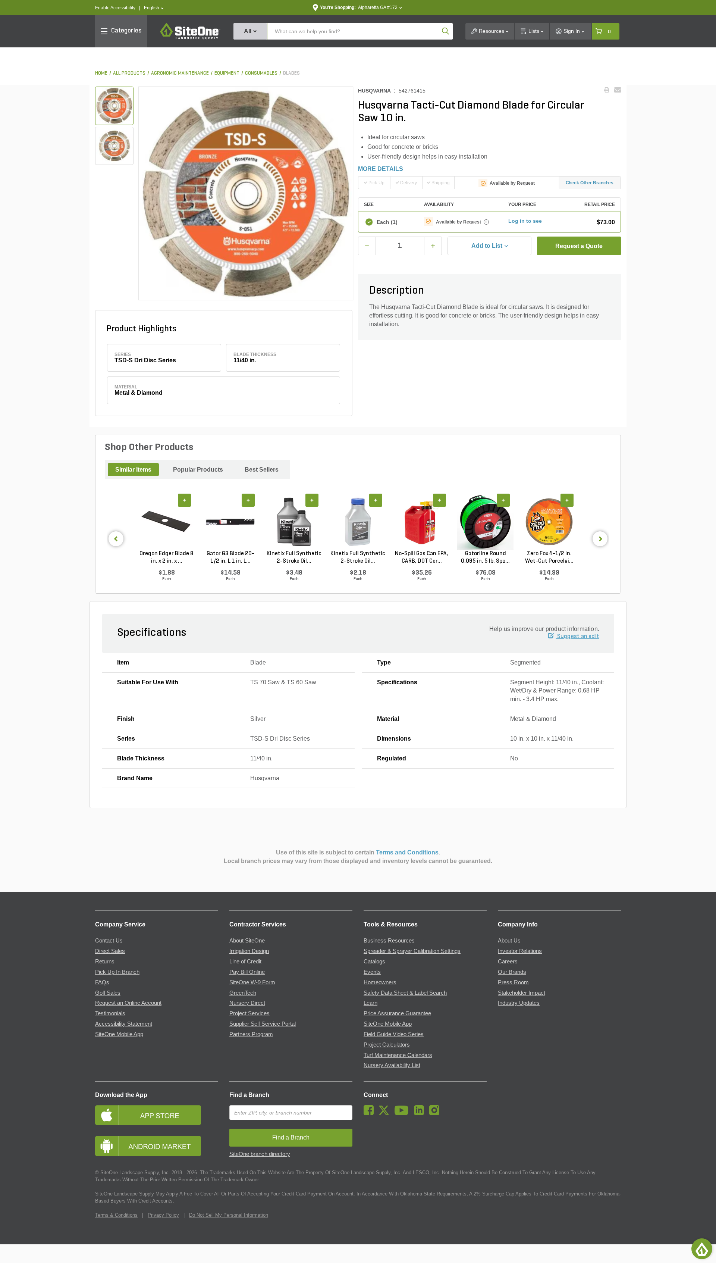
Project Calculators (387, 1045)
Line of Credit (245, 962)
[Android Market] (156, 1146)
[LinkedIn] (421, 1113)
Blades (291, 73)
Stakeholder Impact (521, 993)
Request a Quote (579, 246)
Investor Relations (520, 951)
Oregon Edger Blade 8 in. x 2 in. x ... (166, 557)
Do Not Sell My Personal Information (228, 1215)
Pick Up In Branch (117, 972)
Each (387, 222)
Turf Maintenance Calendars (398, 1055)
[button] (154, 8)
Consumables (261, 73)
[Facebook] (370, 1113)
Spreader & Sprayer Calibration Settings (412, 951)
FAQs (102, 982)
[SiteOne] (190, 38)
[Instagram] (436, 1113)
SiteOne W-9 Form (252, 982)
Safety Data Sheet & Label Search (405, 993)
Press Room (513, 982)
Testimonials (110, 1013)
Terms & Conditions (116, 1215)
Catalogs (374, 962)
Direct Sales (110, 951)
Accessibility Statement (123, 1024)
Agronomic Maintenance (180, 73)
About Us (509, 941)
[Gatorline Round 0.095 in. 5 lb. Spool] (485, 522)
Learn (370, 1003)
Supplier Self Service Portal (262, 1024)
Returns (104, 962)
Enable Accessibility (115, 7)
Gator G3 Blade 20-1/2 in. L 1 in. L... (230, 557)
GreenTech (242, 993)
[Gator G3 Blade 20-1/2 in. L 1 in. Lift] (230, 522)
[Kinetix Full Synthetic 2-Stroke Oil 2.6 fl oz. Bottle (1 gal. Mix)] (358, 522)
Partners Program (251, 1034)
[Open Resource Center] (701, 1248)
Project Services (249, 1013)
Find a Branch (249, 1095)
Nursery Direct (247, 1003)
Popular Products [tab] (198, 469)
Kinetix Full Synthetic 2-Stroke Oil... (294, 557)
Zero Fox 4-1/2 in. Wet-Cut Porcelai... (549, 557)
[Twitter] (386, 1113)
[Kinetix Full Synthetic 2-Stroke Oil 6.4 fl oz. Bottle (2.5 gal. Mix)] (294, 522)
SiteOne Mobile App (119, 1034)
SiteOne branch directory (259, 1154)
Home (101, 73)
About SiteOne (247, 941)
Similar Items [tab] (133, 469)
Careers (508, 962)
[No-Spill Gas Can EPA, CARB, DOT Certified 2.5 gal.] (421, 522)
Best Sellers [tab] (262, 469)
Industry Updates (519, 1003)
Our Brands (512, 972)
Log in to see (525, 221)
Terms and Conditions (407, 852)
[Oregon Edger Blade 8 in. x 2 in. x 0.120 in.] (166, 522)
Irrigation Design (249, 951)
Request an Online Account (128, 1003)
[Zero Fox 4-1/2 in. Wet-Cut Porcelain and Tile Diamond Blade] (549, 522)
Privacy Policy (163, 1215)
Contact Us (109, 941)
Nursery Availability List (392, 1065)
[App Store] (156, 1115)
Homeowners (380, 982)
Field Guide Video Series (394, 1034)
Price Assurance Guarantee (397, 1013)
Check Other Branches (590, 182)
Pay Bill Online (247, 972)
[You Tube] (403, 1113)
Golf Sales (107, 993)
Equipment (226, 73)
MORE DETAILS (380, 169)
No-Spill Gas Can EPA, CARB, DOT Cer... (421, 557)
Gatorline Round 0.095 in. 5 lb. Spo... (485, 557)
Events (372, 972)
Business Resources (389, 941)
